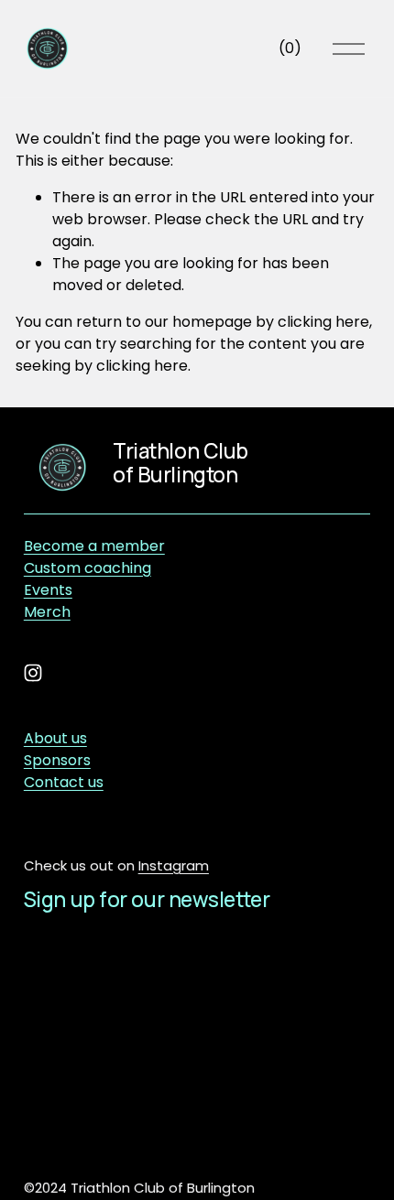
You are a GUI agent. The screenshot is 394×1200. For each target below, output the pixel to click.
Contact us (64, 782)
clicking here (323, 321)
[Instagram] (33, 673)
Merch (47, 611)
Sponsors (57, 760)
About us (55, 738)
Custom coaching (87, 567)
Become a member (94, 546)
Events (48, 589)
